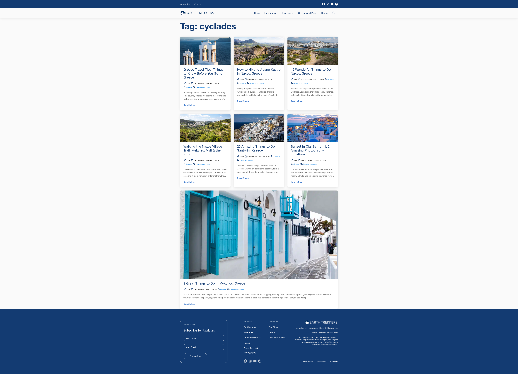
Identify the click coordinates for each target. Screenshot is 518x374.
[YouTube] (332, 4)
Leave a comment (203, 87)
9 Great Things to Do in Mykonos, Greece (214, 283)
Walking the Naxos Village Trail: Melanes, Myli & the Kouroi (202, 150)
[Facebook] (323, 4)
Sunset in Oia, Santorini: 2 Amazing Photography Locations (310, 150)
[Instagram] (327, 4)
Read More (189, 105)
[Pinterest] (336, 4)
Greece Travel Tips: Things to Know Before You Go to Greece (203, 73)
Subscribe (195, 356)
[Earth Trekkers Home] (197, 13)
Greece (189, 87)
